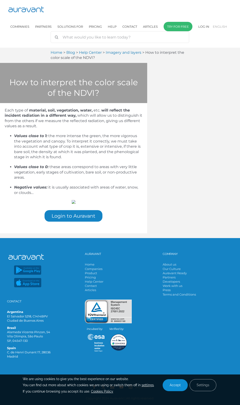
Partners (169, 277)
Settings (203, 385)
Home (89, 264)
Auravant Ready (175, 273)
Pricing (90, 277)
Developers (171, 281)
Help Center (94, 281)
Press (167, 290)
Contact (91, 286)
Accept (175, 385)
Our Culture (172, 269)
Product (91, 273)
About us (169, 264)
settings (148, 385)
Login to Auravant (73, 216)
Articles (90, 290)
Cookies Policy (102, 391)
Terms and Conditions (179, 294)
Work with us (172, 286)
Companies (93, 269)
